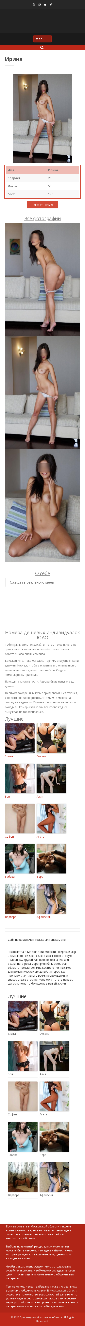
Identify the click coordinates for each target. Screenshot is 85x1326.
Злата (9, 756)
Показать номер (42, 204)
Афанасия (43, 917)
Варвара (10, 917)
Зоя (7, 796)
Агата (40, 836)
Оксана (41, 756)
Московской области (63, 1290)
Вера (40, 876)
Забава (10, 876)
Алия (40, 796)
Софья (9, 836)
